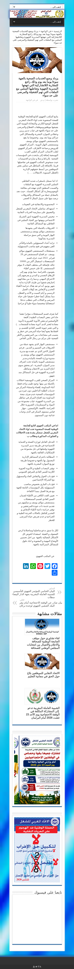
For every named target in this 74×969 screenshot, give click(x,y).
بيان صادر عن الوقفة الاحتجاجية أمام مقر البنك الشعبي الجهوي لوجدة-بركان (40, 603)
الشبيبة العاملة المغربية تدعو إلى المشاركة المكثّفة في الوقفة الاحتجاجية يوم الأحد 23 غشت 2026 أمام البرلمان (43, 712)
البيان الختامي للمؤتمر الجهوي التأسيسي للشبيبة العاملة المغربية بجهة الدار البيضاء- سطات (33, 593)
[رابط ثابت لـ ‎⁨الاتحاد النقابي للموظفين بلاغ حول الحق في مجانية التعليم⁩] (42, 662)
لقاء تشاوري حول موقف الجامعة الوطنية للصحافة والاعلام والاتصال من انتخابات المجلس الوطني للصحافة (43, 643)
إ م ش (42, 100)
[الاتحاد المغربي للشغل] (37, 14)
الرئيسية (58, 31)
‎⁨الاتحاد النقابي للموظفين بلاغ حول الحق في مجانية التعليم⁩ (43, 674)
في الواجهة (46, 31)
